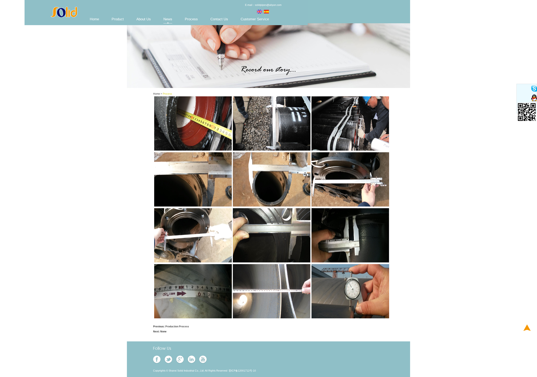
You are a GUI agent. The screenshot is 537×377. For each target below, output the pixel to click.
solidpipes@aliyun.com (268, 5)
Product (118, 19)
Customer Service (255, 19)
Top (527, 327)
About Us (143, 19)
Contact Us (219, 19)
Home (94, 19)
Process (191, 19)
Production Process (177, 326)
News (167, 19)
